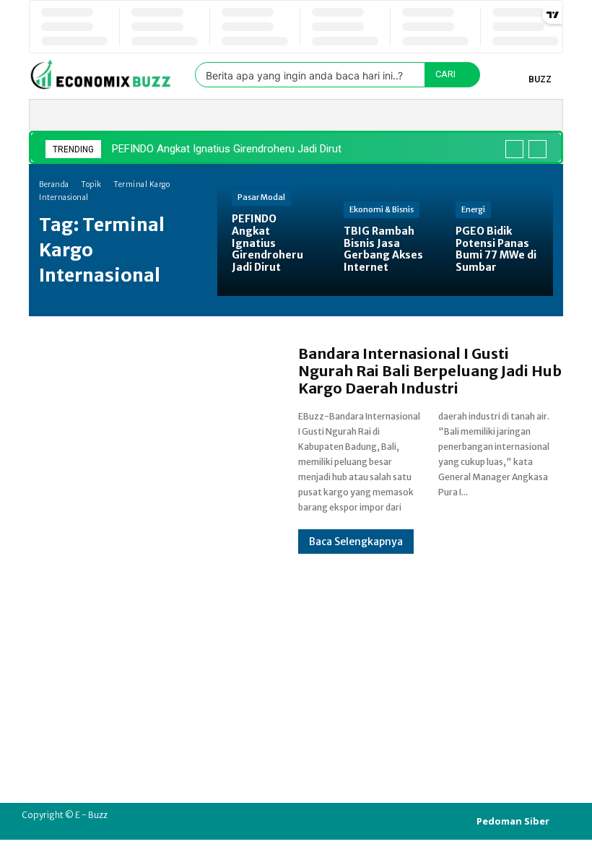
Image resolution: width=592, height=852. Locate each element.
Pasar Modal (261, 197)
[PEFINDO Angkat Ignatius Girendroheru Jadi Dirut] (273, 240)
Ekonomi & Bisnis (381, 209)
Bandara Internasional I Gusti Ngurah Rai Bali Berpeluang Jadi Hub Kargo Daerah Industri (430, 370)
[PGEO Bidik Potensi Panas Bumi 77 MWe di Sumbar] (497, 240)
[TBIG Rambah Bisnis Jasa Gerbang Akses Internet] (385, 240)
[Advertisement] (296, 655)
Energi (473, 209)
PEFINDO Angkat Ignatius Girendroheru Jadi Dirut (226, 148)
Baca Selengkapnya (356, 541)
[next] (537, 149)
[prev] (514, 149)
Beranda (54, 184)
